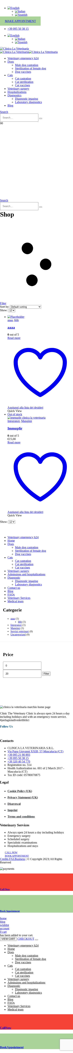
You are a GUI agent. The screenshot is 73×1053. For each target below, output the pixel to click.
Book (10, 911)
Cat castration (23, 78)
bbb (16, 320)
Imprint (12, 810)
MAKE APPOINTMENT (20, 21)
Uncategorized (18, 634)
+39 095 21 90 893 (18, 754)
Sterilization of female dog (30, 68)
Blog (10, 105)
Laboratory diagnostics (28, 102)
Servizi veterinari (19, 631)
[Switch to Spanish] (21, 14)
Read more (13, 338)
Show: (4, 310)
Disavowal (14, 803)
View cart (8, 939)
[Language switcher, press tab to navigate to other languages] (13, 8)
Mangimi (26, 421)
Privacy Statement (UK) (22, 797)
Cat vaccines (22, 85)
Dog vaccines (23, 71)
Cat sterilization (24, 81)
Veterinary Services (18, 597)
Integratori (13, 421)
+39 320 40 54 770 (18, 761)
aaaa (10, 320)
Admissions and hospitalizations (26, 574)
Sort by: (5, 306)
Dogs (10, 61)
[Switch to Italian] (20, 11)
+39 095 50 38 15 (18, 758)
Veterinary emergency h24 (23, 58)
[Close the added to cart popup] (36, 939)
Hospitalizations (16, 92)
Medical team (15, 601)
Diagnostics (14, 95)
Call (5, 889)
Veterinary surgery (18, 88)
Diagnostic (13, 577)
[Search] (40, 118)
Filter (46, 673)
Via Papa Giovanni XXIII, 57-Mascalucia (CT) (35, 751)
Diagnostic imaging (26, 98)
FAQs (11, 594)
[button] (4, 111)
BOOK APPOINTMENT (17, 856)
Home (11, 540)
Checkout (25, 938)
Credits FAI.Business (12, 859)
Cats (10, 75)
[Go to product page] (40, 317)
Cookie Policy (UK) (19, 791)
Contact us (13, 587)
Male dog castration (26, 65)
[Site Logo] (14, 48)
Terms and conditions (21, 816)
